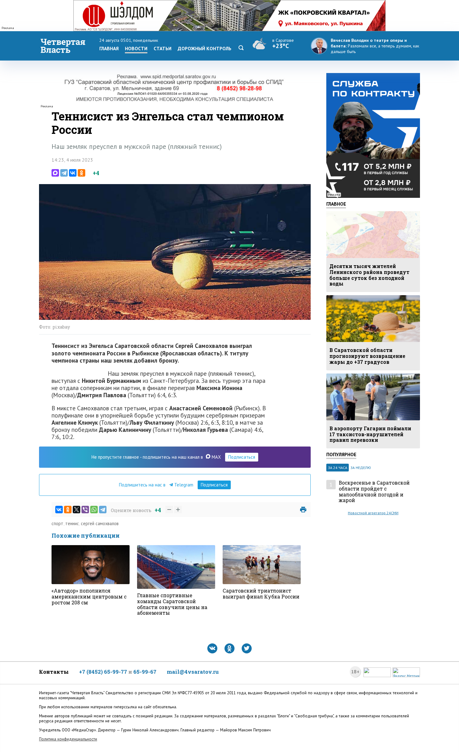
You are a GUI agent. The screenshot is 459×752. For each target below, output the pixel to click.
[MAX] (55, 173)
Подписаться (241, 457)
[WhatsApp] (94, 509)
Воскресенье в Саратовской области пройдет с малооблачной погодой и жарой (374, 491)
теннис (72, 523)
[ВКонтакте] (72, 173)
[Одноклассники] (81, 173)
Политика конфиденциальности (68, 739)
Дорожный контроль (204, 48)
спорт (57, 523)
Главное (336, 204)
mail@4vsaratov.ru (193, 671)
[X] (76, 509)
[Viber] (85, 509)
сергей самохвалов (100, 523)
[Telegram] (64, 173)
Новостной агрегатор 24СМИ (373, 512)
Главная (109, 48)
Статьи (162, 48)
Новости (136, 48)
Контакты (54, 671)
